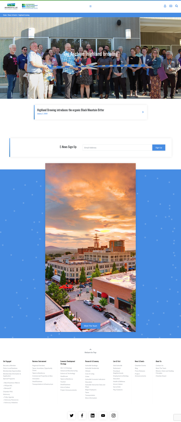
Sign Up (159, 147)
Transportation (90, 395)
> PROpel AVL (7, 386)
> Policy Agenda (8, 397)
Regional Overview (38, 365)
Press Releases (140, 371)
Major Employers (90, 390)
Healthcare (64, 376)
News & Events (12, 15)
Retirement (117, 368)
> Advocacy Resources (10, 400)
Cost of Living (89, 374)
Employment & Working (120, 376)
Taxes (87, 392)
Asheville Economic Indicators (95, 379)
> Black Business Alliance (11, 383)
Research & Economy (92, 361)
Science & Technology (67, 373)
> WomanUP (7, 388)
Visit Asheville (117, 365)
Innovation (35, 379)
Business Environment (39, 361)
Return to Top (90, 352)
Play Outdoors (118, 390)
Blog (136, 368)
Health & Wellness (119, 381)
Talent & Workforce (38, 373)
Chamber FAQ (8, 392)
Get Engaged (7, 361)
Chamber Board (161, 376)
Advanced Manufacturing (69, 371)
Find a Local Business (10, 368)
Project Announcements (68, 390)
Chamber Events (140, 365)
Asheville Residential (92, 368)
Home (5, 15)
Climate (87, 371)
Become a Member (9, 365)
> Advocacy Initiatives (10, 403)
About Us (159, 361)
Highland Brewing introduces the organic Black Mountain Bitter (70, 111)
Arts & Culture (65, 387)
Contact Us (159, 365)
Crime (87, 376)
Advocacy (6, 394)
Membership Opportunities (12, 371)
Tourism (63, 382)
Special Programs (9, 379)
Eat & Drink (116, 387)
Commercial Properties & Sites (42, 376)
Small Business (37, 381)
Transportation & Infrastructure (42, 384)
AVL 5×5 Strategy (66, 368)
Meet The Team (90, 325)
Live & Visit (116, 361)
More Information (91, 398)
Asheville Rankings (91, 365)
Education (88, 382)
